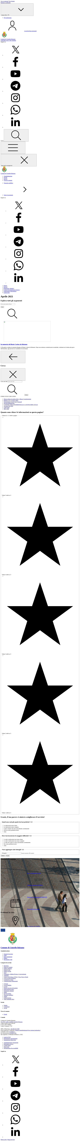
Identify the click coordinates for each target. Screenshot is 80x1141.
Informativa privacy (8, 1044)
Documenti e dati (8, 959)
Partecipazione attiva (9, 989)
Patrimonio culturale (9, 288)
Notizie (5, 1005)
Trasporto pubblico (8, 183)
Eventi (5, 1014)
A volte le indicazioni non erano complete (14, 841)
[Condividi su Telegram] (15, 91)
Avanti (7, 855)
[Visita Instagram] (15, 103)
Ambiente (6, 975)
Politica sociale (7, 971)
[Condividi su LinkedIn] (15, 127)
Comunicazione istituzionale (11, 981)
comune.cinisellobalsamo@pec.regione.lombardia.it (27, 1030)
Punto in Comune (8, 967)
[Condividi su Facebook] (15, 67)
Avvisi (5, 1008)
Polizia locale (7, 970)
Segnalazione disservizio (10, 1040)
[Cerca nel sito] (16, 135)
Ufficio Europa (7, 998)
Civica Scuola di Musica (10, 978)
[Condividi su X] (15, 55)
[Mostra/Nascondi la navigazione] (13, 148)
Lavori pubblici (7, 985)
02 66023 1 (12, 1031)
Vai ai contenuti (4, 1)
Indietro (3, 855)
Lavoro (5, 986)
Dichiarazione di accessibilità (11, 1048)
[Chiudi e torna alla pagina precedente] (13, 357)
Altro (5, 831)
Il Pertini (6, 984)
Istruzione (6, 965)
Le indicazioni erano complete (11, 827)
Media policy (4, 1139)
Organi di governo (8, 954)
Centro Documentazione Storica (12, 290)
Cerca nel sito (4, 381)
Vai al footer (12, 1)
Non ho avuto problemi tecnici (11, 830)
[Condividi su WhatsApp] (15, 115)
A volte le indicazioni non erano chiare (13, 839)
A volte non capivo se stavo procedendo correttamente (17, 842)
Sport (5, 972)
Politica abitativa (8, 968)
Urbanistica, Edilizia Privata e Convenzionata (15, 974)
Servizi (5, 287)
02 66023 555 (12, 1033)
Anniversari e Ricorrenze (10, 291)
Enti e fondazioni (8, 956)
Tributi (5, 996)
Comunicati (6, 1006)
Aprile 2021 (7, 292)
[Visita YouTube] (15, 79)
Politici (5, 958)
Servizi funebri (7, 993)
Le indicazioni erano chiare (10, 825)
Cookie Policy (7, 1045)
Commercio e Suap (8, 979)
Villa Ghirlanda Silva (9, 999)
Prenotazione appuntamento (10, 1038)
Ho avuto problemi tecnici (10, 844)
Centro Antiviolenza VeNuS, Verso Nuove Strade (16, 977)
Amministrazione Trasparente (11, 1042)
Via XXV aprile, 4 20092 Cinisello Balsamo (11, 1022)
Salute (5, 992)
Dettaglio (4, 853)
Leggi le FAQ (7, 1037)
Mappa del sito (11, 1139)
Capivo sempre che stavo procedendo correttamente (16, 828)
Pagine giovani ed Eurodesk (11, 988)
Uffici (5, 955)
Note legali (6, 1047)
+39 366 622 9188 (14, 1029)
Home (5, 285)
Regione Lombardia (5, 2)
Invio (2, 307)
